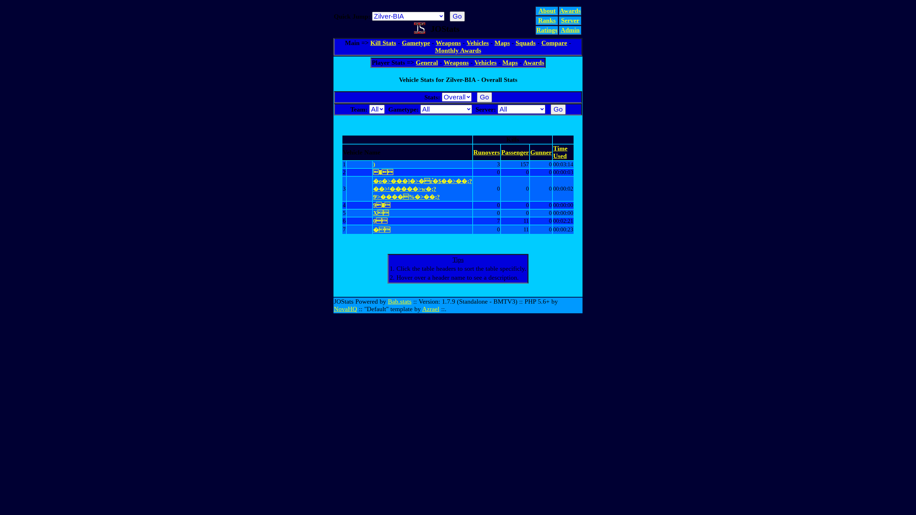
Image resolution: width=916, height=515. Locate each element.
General (427, 62)
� (383, 172)
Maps (502, 42)
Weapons (448, 42)
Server (570, 20)
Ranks (547, 20)
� (381, 230)
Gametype (416, 42)
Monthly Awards (458, 50)
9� (381, 205)
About (547, 10)
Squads (526, 42)
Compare (554, 42)
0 (380, 221)
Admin (570, 30)
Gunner (541, 152)
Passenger (515, 152)
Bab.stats (399, 301)
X (381, 213)
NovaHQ (345, 309)
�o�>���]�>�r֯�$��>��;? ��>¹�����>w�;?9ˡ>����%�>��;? (422, 189)
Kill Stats (383, 42)
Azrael (430, 309)
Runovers (486, 152)
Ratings (546, 30)
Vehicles (478, 42)
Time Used (560, 152)
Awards (570, 10)
